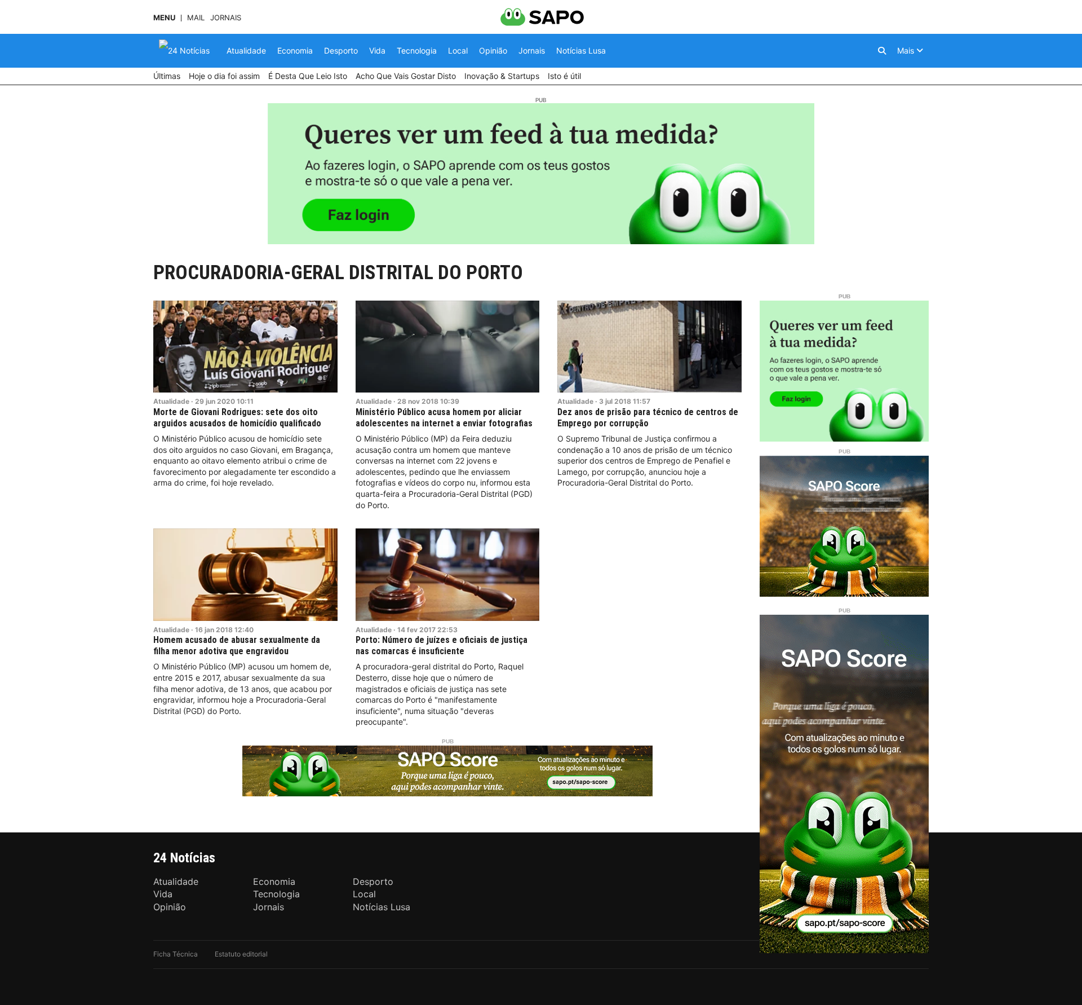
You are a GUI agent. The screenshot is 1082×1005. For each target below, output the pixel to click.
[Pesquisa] (882, 51)
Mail (196, 17)
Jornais (225, 17)
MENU (164, 17)
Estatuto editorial (241, 954)
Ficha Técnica (175, 954)
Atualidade (171, 401)
